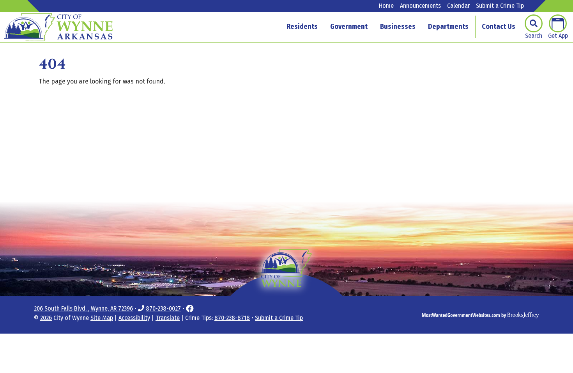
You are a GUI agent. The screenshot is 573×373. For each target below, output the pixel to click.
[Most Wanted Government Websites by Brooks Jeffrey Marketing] (458, 315)
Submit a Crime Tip (500, 6)
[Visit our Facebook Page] (190, 308)
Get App (558, 35)
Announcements (420, 6)
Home (386, 6)
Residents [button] (302, 26)
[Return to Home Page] (286, 280)
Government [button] (349, 26)
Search (533, 35)
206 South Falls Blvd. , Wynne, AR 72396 (83, 308)
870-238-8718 (232, 317)
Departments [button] (448, 26)
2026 (46, 317)
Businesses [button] (398, 26)
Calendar (458, 6)
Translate (168, 317)
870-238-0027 (163, 308)
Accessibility (134, 317)
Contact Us (498, 26)
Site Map (101, 317)
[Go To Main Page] (58, 27)
